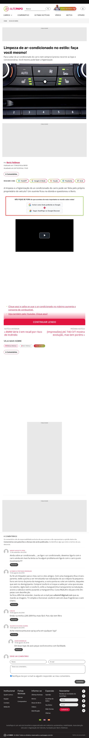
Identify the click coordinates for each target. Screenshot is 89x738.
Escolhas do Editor (49, 700)
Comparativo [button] (23, 15)
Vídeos (34, 707)
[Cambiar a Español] (49, 719)
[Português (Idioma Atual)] (40, 719)
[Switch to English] (44, 719)
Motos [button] (69, 15)
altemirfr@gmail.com (63, 595)
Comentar (80, 682)
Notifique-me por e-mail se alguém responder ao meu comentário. (41, 676)
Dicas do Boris (13, 21)
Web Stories (49, 709)
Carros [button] (7, 15)
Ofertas (48, 713)
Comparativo (22, 701)
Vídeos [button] (58, 15)
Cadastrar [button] (64, 709)
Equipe (6, 699)
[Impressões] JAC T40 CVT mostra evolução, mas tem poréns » (66, 333)
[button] (48, 8)
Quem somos (8, 695)
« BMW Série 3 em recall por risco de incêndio (23, 333)
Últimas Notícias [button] (42, 15)
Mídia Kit (7, 707)
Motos (34, 699)
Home (5, 21)
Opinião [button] (81, 15)
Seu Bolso (48, 705)
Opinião (48, 695)
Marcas (20, 697)
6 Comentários (11, 174)
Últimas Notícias (11, 346)
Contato (6, 703)
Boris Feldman (13, 162)
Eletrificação (36, 711)
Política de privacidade (79, 735)
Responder (14, 564)
